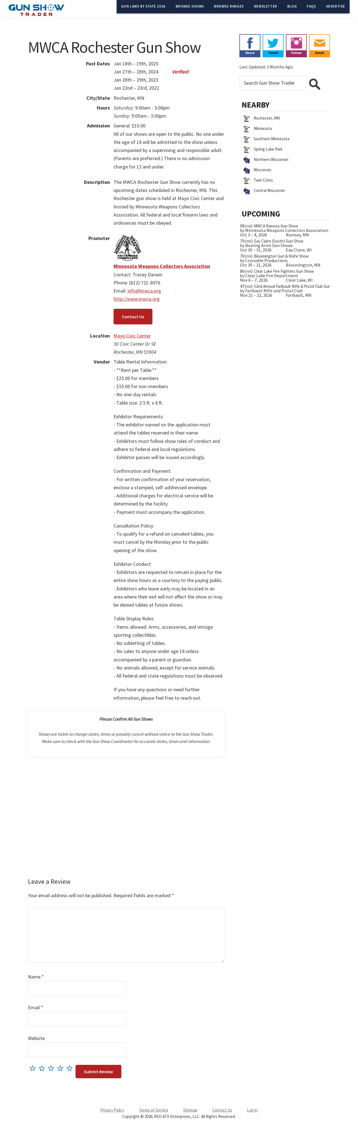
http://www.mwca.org (137, 299)
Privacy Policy (112, 1110)
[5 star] (71, 1068)
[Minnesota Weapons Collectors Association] (128, 238)
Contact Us (133, 316)
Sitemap (190, 1110)
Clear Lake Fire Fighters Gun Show (284, 271)
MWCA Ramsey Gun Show (276, 226)
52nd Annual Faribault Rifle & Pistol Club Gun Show (297, 286)
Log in (252, 1110)
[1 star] (34, 1068)
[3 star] (52, 1068)
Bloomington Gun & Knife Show (281, 256)
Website (36, 1038)
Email (35, 1007)
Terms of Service (153, 1110)
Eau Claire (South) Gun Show (278, 241)
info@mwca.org (144, 291)
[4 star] (61, 1068)
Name (36, 976)
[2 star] (43, 1068)
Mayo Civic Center (132, 336)
